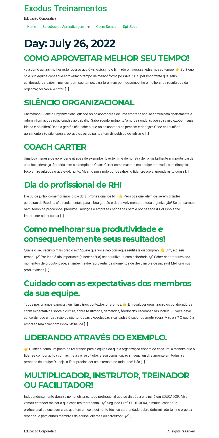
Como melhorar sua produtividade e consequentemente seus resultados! (94, 234)
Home (31, 27)
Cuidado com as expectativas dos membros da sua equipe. (107, 288)
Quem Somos (106, 27)
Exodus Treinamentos (65, 8)
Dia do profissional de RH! (72, 185)
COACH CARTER (55, 147)
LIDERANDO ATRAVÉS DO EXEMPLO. (95, 337)
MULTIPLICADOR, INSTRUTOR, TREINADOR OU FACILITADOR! (106, 380)
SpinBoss (130, 27)
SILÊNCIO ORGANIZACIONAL (79, 102)
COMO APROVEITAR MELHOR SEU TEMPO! (106, 58)
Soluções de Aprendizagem (63, 27)
